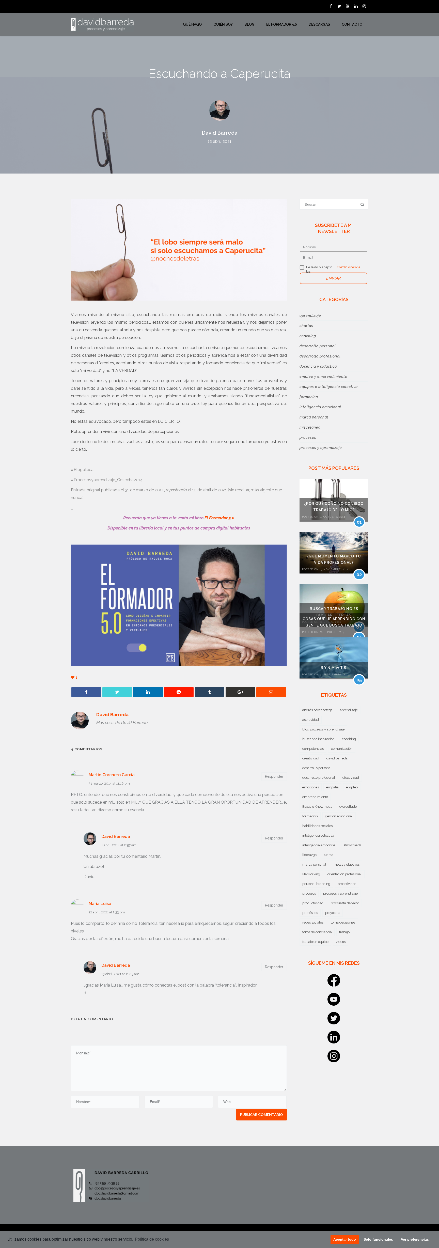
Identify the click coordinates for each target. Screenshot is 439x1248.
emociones (310, 787)
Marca (328, 855)
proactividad (347, 884)
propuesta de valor (345, 903)
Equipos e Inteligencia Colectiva (329, 387)
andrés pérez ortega (317, 710)
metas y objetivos (346, 864)
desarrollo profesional (318, 777)
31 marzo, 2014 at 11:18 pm (109, 783)
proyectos (332, 913)
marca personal (314, 864)
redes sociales (312, 922)
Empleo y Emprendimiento (323, 377)
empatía (332, 787)
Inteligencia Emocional (320, 407)
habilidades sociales (317, 826)
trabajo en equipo (315, 942)
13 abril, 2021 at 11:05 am (120, 974)
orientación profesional (344, 874)
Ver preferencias (415, 1239)
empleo (352, 787)
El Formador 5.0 (281, 24)
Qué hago (192, 24)
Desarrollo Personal (318, 346)
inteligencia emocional (319, 845)
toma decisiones (343, 922)
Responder (274, 776)
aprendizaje (349, 710)
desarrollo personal (317, 768)
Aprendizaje (310, 316)
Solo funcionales (378, 1239)
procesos (309, 893)
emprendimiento (315, 797)
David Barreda (220, 133)
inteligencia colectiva (318, 835)
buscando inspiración (318, 739)
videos (341, 942)
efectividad (350, 777)
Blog (249, 24)
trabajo (344, 932)
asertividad (310, 720)
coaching (349, 739)
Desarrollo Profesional (320, 356)
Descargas (319, 24)
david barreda (337, 758)
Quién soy (223, 24)
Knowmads (352, 845)
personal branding (316, 884)
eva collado (348, 806)
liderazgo (309, 855)
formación (310, 816)
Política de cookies (152, 1239)
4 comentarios (86, 749)
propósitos (310, 913)
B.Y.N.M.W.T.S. (334, 668)
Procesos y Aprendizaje (321, 448)
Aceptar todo (344, 1239)
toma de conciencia (317, 932)
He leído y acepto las (319, 269)
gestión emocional (339, 816)
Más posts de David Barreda (122, 722)
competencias (313, 749)
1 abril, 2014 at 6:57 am (118, 845)
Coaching (308, 336)
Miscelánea (310, 427)
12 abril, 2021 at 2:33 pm (107, 912)
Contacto (352, 24)
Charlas (306, 326)
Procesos (308, 437)
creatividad (310, 758)
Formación (309, 397)
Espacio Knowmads (317, 806)
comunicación (342, 749)
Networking (311, 874)
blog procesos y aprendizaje (323, 729)
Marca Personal (314, 417)
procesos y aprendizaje (340, 893)
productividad (312, 903)
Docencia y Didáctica (318, 366)
